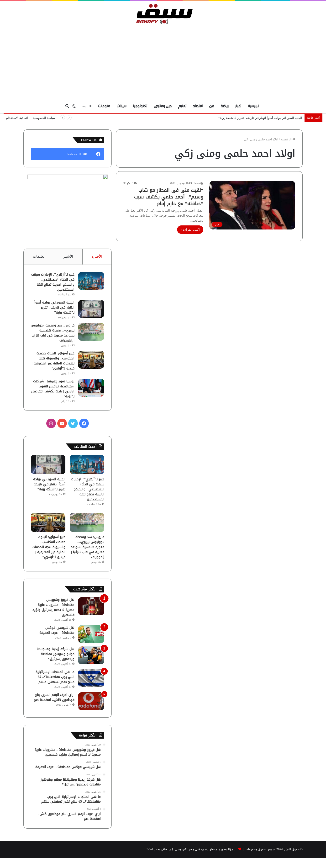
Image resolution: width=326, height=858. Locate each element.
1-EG (150, 849)
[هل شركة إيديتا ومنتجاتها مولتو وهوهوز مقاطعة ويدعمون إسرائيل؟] (91, 655)
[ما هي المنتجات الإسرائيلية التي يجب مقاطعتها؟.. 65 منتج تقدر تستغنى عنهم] (91, 678)
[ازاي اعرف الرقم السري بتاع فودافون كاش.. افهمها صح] (91, 701)
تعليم (182, 106)
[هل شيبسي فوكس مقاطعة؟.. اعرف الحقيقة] (91, 634)
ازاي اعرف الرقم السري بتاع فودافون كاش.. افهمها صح (54, 697)
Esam (197, 183)
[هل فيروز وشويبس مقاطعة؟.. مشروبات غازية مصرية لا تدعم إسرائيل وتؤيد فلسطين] (91, 606)
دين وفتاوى (163, 106)
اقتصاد (198, 106)
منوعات (104, 106)
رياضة (225, 106)
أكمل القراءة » (190, 229)
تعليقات (38, 256)
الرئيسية (253, 106)
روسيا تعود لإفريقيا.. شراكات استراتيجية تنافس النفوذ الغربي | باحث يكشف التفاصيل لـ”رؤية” (52, 389)
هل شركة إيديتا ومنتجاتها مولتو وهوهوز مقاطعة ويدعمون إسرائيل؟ (55, 654)
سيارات (121, 106)
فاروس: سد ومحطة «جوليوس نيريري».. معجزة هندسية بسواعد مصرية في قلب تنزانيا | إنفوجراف (52, 333)
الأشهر (68, 256)
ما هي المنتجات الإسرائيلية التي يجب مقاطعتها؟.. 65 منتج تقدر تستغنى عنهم (55, 677)
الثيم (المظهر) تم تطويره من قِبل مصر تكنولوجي (206, 849)
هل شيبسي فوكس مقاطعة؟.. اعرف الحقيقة (56, 630)
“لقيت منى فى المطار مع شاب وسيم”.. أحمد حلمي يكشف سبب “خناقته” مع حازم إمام (168, 197)
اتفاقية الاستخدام (17, 118)
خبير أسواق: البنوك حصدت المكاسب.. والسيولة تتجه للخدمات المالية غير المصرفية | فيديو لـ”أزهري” (53, 361)
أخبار (238, 106)
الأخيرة (97, 256)
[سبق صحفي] (163, 14)
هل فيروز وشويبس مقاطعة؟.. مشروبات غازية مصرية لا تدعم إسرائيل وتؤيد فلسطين (53, 607)
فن (211, 106)
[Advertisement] (163, 60)
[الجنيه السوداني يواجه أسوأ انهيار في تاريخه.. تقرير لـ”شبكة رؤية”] (91, 309)
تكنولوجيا (140, 106)
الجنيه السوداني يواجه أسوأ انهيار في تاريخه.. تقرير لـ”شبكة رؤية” (260, 118)
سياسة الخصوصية (44, 118)
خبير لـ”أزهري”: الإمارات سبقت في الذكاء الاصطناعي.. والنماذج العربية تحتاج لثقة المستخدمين (52, 282)
